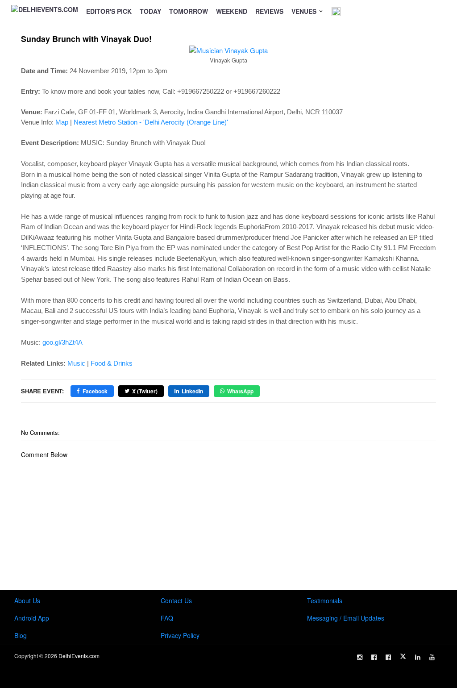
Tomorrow (188, 11)
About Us (27, 600)
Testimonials (324, 600)
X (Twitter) (145, 391)
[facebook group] (388, 657)
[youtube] (432, 657)
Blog (20, 635)
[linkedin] (417, 657)
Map (61, 122)
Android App (31, 617)
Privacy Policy (180, 635)
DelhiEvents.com (79, 655)
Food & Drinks (112, 363)
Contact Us (176, 600)
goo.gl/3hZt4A (62, 342)
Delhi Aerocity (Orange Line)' (186, 122)
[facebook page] (374, 657)
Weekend (231, 11)
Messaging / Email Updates (345, 617)
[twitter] (403, 656)
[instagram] (359, 657)
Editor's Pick (109, 11)
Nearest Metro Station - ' (109, 122)
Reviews (269, 11)
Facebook (95, 391)
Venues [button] (304, 11)
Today (150, 11)
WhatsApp (240, 391)
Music (76, 363)
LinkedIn (192, 391)
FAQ (167, 617)
